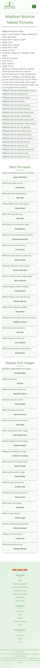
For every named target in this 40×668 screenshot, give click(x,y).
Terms (20, 614)
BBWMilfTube (20, 597)
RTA (20, 642)
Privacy (20, 618)
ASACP (20, 639)
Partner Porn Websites (20, 594)
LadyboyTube (20, 601)
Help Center (20, 611)
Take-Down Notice (20, 621)
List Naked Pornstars (20, 590)
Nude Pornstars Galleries (20, 587)
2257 (20, 625)
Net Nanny (20, 635)
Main (20, 580)
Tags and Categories (20, 584)
